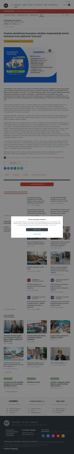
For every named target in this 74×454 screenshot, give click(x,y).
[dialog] (37, 227)
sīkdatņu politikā (52, 225)
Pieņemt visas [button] (37, 229)
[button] (37, 234)
